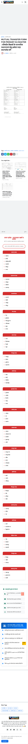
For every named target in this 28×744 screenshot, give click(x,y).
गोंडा (6, 539)
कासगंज (7, 421)
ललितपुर (7, 481)
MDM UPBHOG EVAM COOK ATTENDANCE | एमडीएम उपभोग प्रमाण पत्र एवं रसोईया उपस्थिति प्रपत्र (7, 175)
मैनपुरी (7, 344)
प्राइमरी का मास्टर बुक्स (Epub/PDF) (14, 607)
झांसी (6, 475)
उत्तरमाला (15, 708)
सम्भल (7, 403)
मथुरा (6, 346)
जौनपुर (7, 305)
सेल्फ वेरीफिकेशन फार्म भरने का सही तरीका (14, 648)
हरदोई (7, 258)
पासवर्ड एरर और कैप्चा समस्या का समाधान (15, 643)
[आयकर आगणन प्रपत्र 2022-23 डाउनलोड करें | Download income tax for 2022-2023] (7, 186)
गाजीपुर (7, 302)
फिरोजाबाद (7, 341)
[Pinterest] (11, 154)
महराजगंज (7, 364)
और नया (3, 231)
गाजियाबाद (7, 323)
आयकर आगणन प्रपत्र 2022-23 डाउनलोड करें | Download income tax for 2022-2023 (7, 193)
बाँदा (6, 493)
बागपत (7, 328)
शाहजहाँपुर (7, 382)
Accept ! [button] (5, 741)
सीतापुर (7, 266)
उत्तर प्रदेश (10, 708)
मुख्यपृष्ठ (2, 36)
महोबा (7, 498)
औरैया (7, 457)
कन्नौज (7, 465)
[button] (2, 2)
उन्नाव (7, 269)
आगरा (7, 338)
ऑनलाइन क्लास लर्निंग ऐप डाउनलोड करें (14, 611)
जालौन (7, 478)
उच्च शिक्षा (4, 708)
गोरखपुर (7, 356)
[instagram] (17, 729)
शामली (7, 577)
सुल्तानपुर (7, 439)
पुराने (25, 231)
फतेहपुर (7, 282)
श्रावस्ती (7, 547)
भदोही (7, 559)
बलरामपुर (7, 544)
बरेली (6, 374)
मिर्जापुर (7, 557)
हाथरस (7, 418)
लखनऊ (7, 255)
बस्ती (6, 523)
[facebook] (7, 729)
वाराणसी (7, 297)
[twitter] (10, 729)
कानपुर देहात (8, 454)
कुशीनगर (7, 362)
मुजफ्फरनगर (8, 575)
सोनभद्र (7, 562)
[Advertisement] (14, 20)
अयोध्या (7, 431)
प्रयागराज (7, 279)
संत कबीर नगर (8, 526)
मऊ (6, 514)
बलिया (7, 511)
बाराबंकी (7, 436)
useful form (21, 150)
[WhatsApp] (8, 154)
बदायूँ (6, 377)
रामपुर (7, 400)
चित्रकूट (7, 490)
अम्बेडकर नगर (8, 434)
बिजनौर (7, 398)
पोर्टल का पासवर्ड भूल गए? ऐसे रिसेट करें (13, 638)
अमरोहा (7, 395)
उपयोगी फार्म (20, 710)
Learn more (10, 738)
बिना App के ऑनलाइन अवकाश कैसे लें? (14, 663)
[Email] (14, 154)
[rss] (20, 729)
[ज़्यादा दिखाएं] (17, 154)
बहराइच (7, 541)
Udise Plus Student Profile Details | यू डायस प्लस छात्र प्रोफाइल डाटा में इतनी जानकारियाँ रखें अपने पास (20, 174)
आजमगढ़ (7, 508)
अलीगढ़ (7, 413)
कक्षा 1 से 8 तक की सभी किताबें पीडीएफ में (14, 603)
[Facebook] (2, 154)
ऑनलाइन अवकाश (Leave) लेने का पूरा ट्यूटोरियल (13, 658)
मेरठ (6, 315)
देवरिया (7, 359)
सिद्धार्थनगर (8, 529)
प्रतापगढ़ (7, 287)
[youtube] (14, 729)
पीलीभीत (7, 380)
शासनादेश (16, 150)
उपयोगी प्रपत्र (8, 36)
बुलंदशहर (7, 318)
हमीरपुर (7, 496)
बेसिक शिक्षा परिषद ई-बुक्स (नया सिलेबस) (14, 599)
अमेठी (7, 442)
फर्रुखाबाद (7, 463)
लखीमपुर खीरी (8, 261)
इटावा (7, 460)
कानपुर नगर (8, 452)
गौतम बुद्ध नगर (8, 320)
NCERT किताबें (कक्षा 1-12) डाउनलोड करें (15, 594)
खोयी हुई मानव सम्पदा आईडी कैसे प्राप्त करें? (14, 630)
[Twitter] (5, 154)
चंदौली (7, 300)
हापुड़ (6, 326)
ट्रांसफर (12, 150)
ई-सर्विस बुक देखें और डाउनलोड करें (12, 634)
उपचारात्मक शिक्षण (5, 710)
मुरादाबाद (7, 392)
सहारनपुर (7, 572)
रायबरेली (7, 264)
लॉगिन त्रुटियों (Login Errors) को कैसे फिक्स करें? (14, 653)
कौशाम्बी (7, 284)
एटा (6, 416)
